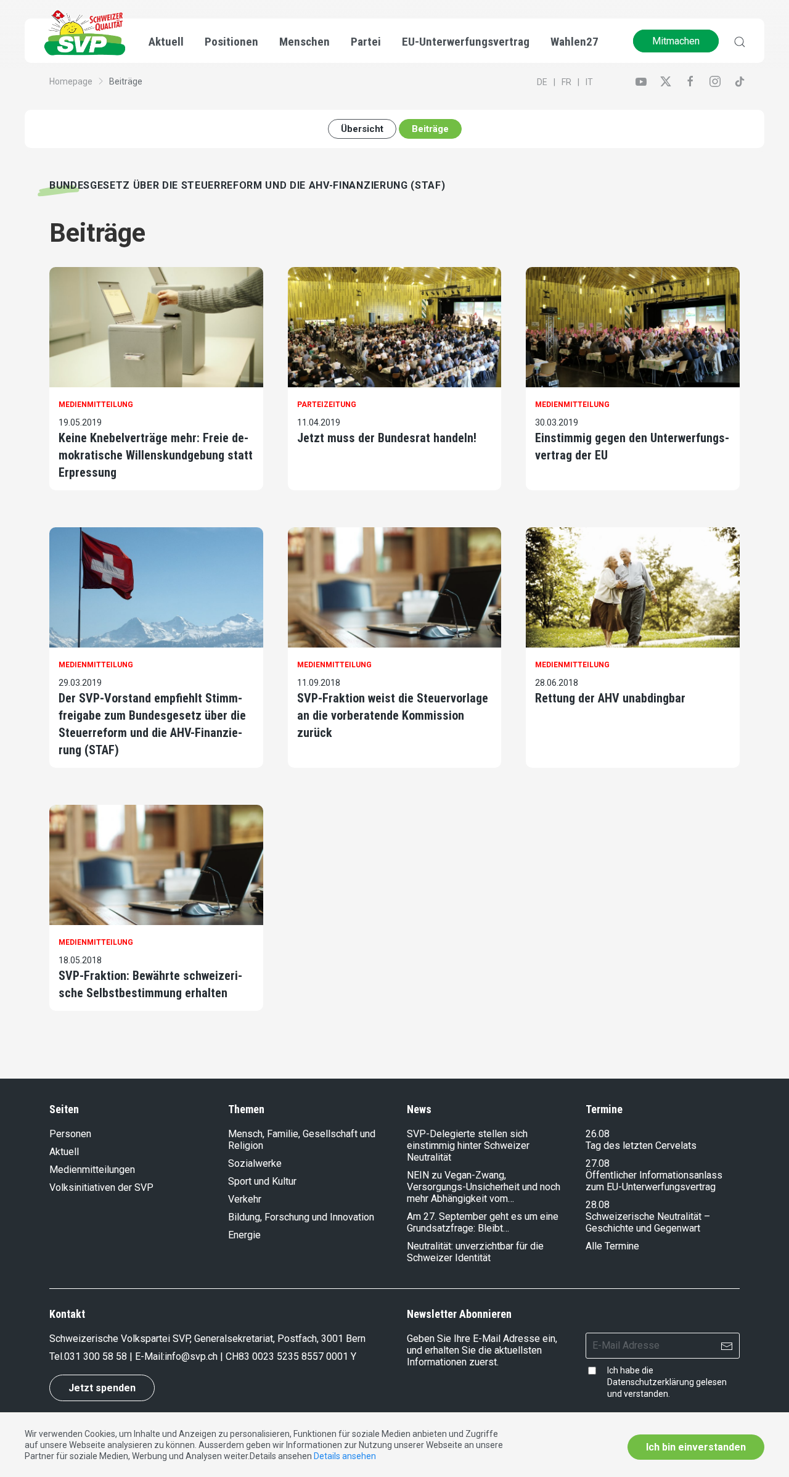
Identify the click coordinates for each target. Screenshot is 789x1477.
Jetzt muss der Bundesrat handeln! (386, 437)
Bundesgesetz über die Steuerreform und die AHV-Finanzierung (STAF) (247, 185)
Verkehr (244, 1199)
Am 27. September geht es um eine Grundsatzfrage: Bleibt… (482, 1222)
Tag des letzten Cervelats (641, 1145)
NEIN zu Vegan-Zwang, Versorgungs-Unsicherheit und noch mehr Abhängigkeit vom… (483, 1186)
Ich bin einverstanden (696, 1447)
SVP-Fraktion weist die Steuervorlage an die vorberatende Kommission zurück (392, 715)
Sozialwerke (255, 1163)
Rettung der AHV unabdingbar (610, 698)
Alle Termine (612, 1246)
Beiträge (430, 128)
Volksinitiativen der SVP (101, 1187)
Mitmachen (676, 41)
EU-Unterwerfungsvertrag (465, 42)
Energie (244, 1235)
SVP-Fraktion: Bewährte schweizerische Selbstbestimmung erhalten (150, 984)
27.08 (598, 1163)
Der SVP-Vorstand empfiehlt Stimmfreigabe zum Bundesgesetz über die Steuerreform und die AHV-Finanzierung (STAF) (152, 724)
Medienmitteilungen (92, 1169)
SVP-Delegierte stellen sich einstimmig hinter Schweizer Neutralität (468, 1145)
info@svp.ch (191, 1356)
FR (566, 82)
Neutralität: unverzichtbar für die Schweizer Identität (475, 1252)
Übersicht (362, 128)
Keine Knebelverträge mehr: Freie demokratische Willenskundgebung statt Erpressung (156, 455)
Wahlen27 (574, 42)
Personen (70, 1134)
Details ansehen (345, 1456)
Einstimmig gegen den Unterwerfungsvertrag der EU (632, 446)
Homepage (70, 81)
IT (589, 82)
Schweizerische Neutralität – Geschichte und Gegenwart (648, 1222)
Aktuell (64, 1152)
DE (542, 82)
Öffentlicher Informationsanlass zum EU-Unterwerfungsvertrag (654, 1181)
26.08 (598, 1134)
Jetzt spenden (102, 1388)
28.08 (598, 1205)
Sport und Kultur (262, 1181)
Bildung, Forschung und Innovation (301, 1217)
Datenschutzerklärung (650, 1382)
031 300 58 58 (95, 1356)
